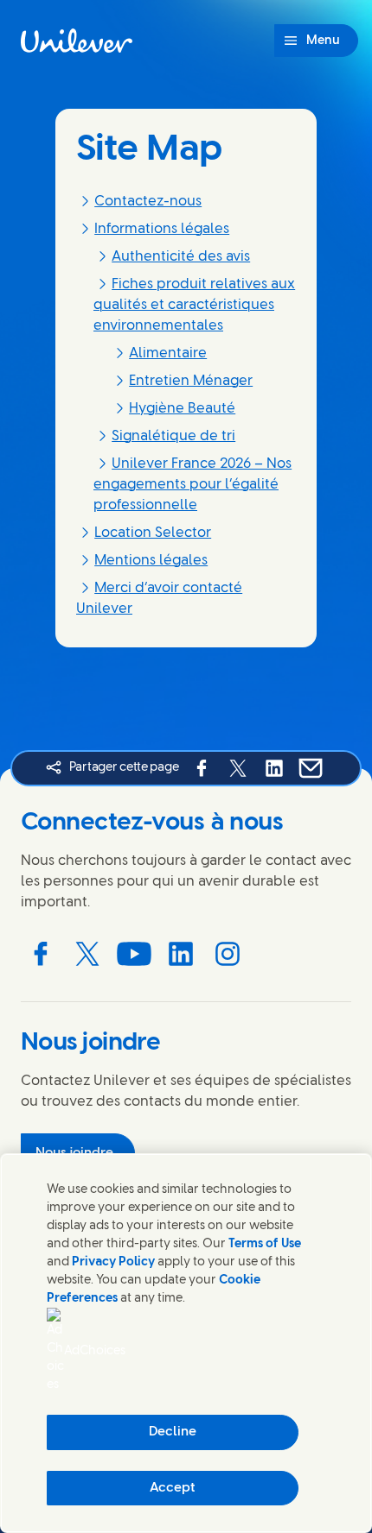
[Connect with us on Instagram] (227, 954)
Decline (172, 1432)
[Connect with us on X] (87, 954)
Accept (173, 1488)
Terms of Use (264, 1244)
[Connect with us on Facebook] (40, 954)
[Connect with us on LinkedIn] (180, 954)
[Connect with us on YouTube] (134, 954)
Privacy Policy (113, 1262)
